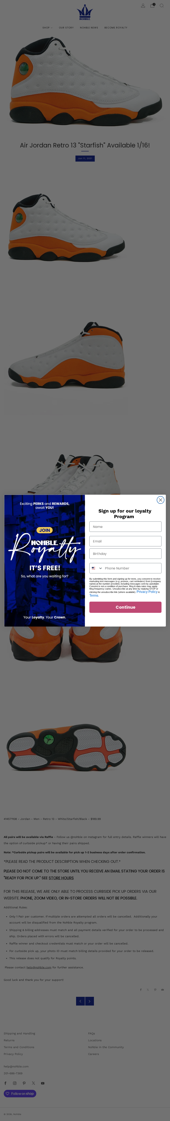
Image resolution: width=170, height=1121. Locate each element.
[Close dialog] (160, 500)
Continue (125, 607)
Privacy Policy (147, 592)
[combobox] (96, 568)
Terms (93, 595)
